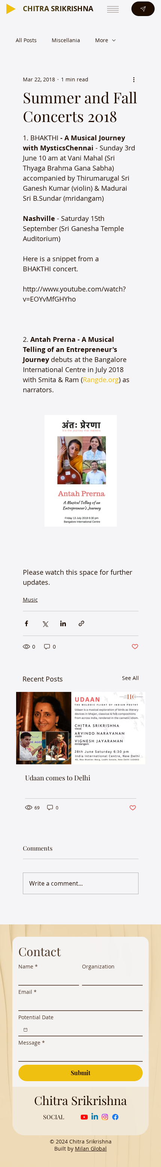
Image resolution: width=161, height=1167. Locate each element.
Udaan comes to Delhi (57, 777)
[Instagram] (105, 1117)
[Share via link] (81, 623)
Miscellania (66, 40)
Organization (98, 966)
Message (31, 1042)
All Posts (26, 40)
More (101, 40)
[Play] (11, 9)
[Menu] (112, 9)
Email (27, 992)
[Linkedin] (95, 1117)
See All (130, 677)
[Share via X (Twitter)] (44, 623)
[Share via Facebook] (26, 623)
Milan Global (91, 1148)
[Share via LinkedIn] (63, 623)
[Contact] (143, 8)
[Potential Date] (25, 1029)
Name (28, 966)
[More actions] (134, 79)
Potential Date (36, 1017)
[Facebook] (115, 1117)
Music (30, 599)
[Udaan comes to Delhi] (80, 728)
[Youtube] (84, 1117)
